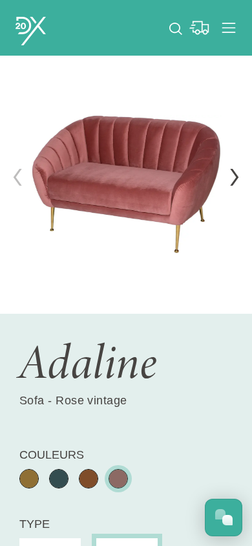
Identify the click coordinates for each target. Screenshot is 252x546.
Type (34, 524)
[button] (234, 177)
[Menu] (228, 28)
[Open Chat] (223, 517)
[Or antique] (29, 478)
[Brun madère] (88, 478)
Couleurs (51, 454)
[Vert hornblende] (58, 478)
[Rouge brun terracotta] (118, 478)
